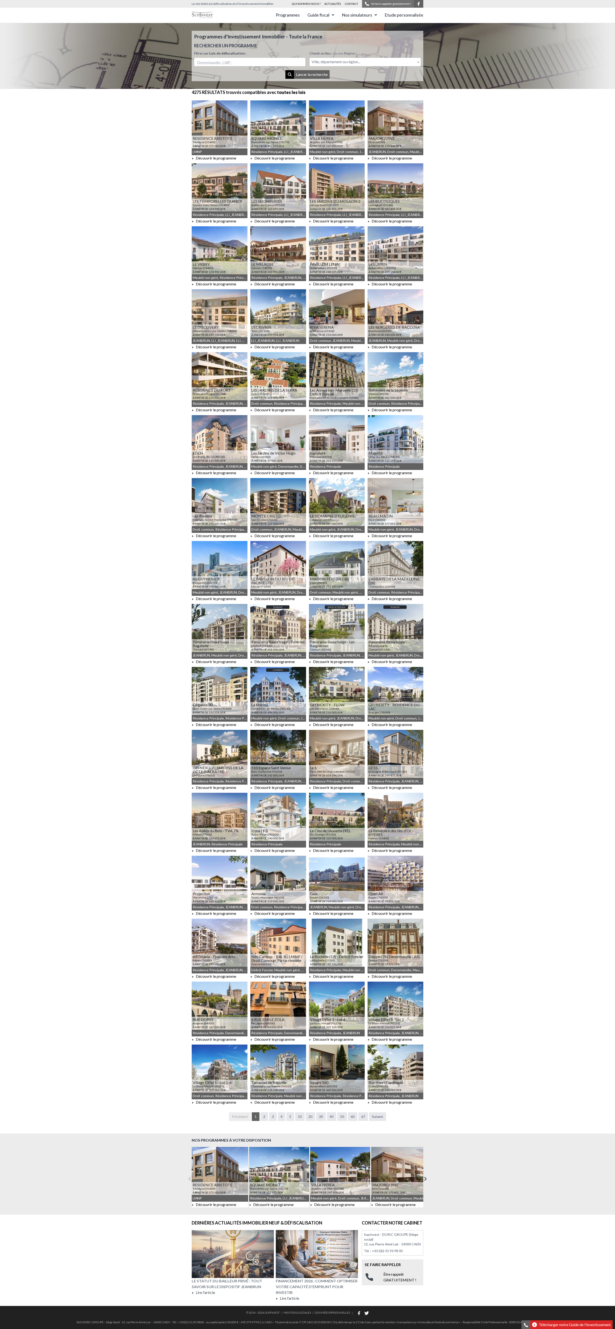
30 (321, 1116)
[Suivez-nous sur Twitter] (366, 1313)
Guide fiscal (318, 15)
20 (310, 1116)
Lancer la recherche (312, 74)
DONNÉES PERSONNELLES (332, 1312)
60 (353, 1116)
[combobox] (250, 62)
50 (342, 1116)
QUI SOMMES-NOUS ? (306, 4)
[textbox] (365, 62)
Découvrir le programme (215, 158)
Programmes (288, 15)
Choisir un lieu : (333, 53)
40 (331, 1116)
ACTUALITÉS (332, 4)
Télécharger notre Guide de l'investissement (575, 1324)
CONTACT (351, 4)
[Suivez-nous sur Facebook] (418, 4)
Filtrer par (220, 53)
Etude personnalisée (404, 15)
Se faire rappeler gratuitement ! (391, 4)
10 (300, 1116)
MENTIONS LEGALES (297, 1312)
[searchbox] (219, 62)
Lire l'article (205, 1292)
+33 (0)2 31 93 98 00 (387, 1251)
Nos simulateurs (357, 15)
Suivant (377, 1116)
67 (363, 1116)
